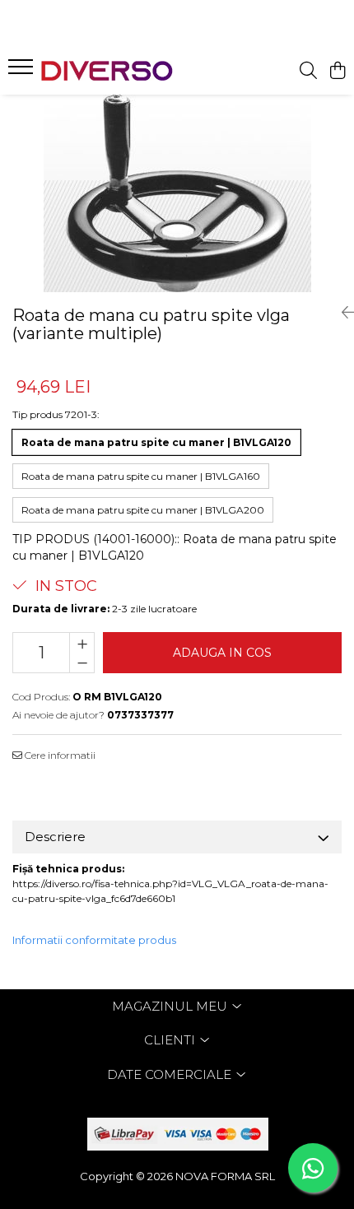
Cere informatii (58, 755)
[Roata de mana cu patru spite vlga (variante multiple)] (177, 193)
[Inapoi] (341, 313)
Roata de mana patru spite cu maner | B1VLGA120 (156, 442)
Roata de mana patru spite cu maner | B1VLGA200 (142, 510)
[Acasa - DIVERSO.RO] (107, 71)
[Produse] (22, 71)
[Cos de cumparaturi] (337, 71)
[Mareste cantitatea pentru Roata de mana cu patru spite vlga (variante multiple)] (82, 642)
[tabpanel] (177, 193)
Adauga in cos (222, 652)
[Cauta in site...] (308, 71)
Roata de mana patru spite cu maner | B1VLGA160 (140, 476)
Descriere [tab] (55, 836)
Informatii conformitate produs (94, 939)
